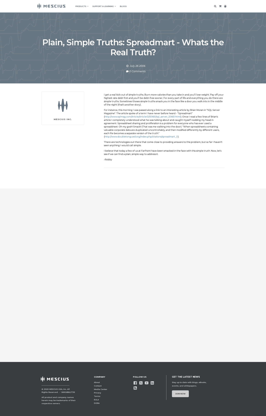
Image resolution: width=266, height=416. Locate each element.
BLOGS (123, 6)
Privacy (97, 393)
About (97, 382)
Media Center (100, 389)
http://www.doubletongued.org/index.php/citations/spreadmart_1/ (141, 136)
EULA (96, 400)
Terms (97, 396)
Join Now (180, 394)
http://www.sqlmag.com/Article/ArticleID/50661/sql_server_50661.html (143, 116)
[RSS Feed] (135, 388)
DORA (97, 403)
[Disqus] (133, 239)
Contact (98, 386)
